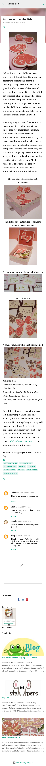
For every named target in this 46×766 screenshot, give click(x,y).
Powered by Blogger (24, 763)
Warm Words (32, 470)
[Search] (42, 4)
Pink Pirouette (9, 470)
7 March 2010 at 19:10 (25, 521)
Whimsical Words (10, 473)
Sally (13, 507)
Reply (13, 502)
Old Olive (31, 466)
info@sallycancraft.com (20, 441)
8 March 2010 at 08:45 (23, 535)
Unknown (15, 492)
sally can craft (13, 4)
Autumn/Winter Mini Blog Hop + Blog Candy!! (19, 658)
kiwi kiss (22, 466)
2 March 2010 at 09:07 (27, 492)
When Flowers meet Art (11, 738)
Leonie (14, 521)
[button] (4, 27)
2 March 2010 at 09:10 (23, 507)
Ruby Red (21, 470)
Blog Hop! (5, 698)
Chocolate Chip (26, 463)
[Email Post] (4, 460)
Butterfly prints (10, 463)
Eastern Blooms (10, 466)
